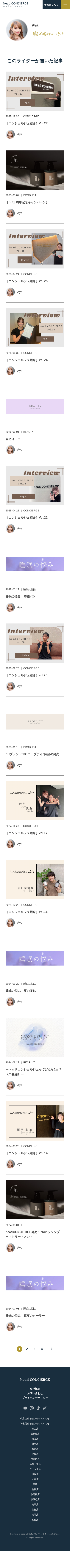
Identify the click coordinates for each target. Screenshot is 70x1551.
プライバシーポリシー (35, 1397)
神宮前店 (35, 1423)
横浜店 (35, 1474)
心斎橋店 (35, 1494)
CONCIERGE (31, 116)
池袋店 (35, 1454)
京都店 (35, 1509)
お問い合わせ (35, 1393)
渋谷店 (35, 1439)
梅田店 (35, 1504)
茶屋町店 (35, 1499)
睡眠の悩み (30, 589)
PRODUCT (29, 195)
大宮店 (35, 1479)
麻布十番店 (35, 1464)
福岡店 (35, 1515)
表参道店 (35, 1434)
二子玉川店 (35, 1469)
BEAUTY (28, 431)
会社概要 (35, 1388)
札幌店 (35, 1520)
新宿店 (35, 1449)
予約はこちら (51, 5)
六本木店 (35, 1459)
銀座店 (35, 1444)
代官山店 (35, 1418)
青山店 (35, 1429)
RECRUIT (29, 1062)
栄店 (35, 1484)
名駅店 (35, 1489)
